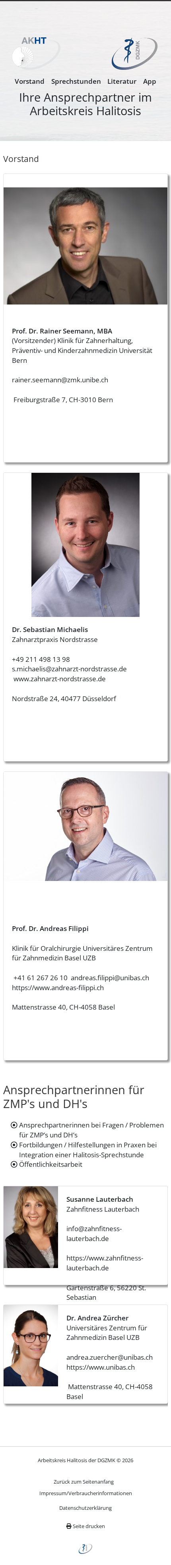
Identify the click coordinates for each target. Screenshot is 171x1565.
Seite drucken (88, 1526)
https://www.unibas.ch (100, 1367)
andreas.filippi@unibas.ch (110, 977)
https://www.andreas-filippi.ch (58, 987)
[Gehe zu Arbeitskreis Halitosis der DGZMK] (36, 57)
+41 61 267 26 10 (40, 977)
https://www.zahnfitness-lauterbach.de (104, 1262)
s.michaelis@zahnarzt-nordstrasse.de (69, 668)
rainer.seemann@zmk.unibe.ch (60, 379)
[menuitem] (30, 82)
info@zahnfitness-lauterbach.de (94, 1233)
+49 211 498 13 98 (41, 659)
